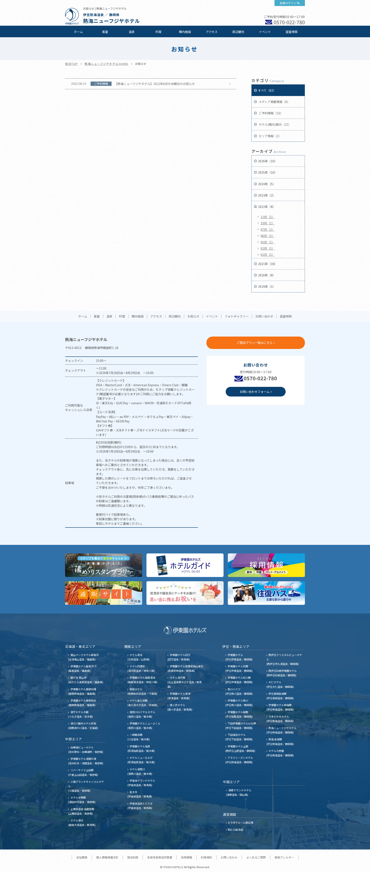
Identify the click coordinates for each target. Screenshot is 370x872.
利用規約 (206, 857)
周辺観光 (238, 32)
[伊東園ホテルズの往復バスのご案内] (266, 593)
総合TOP (71, 64)
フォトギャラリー (237, 316)
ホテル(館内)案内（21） (274, 124)
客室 (105, 32)
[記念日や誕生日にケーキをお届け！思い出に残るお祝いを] (185, 593)
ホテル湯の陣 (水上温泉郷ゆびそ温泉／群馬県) (184, 682)
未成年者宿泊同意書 (159, 857)
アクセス (212, 32)
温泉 (132, 32)
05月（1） (268, 242)
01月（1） (268, 254)
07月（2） (268, 229)
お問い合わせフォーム (255, 391)
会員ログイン (288, 3)
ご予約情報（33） (270, 113)
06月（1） (268, 236)
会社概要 (81, 857)
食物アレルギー (284, 857)
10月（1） (268, 223)
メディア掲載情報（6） (274, 102)
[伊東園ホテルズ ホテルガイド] (185, 565)
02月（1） (268, 248)
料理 (158, 32)
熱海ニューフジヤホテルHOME (106, 64)
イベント (265, 32)
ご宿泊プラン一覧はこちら (255, 342)
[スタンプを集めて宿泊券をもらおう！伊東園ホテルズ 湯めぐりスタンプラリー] (103, 565)
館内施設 (185, 32)
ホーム (78, 32)
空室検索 (292, 32)
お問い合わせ (264, 316)
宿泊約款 (132, 857)
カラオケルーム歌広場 (240, 822)
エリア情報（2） (269, 136)
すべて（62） (267, 90)
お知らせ (193, 316)
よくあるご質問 (256, 857)
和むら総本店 (235, 829)
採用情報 (186, 857)
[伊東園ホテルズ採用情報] (266, 565)
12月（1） (268, 217)
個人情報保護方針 (107, 857)
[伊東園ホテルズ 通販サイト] (103, 593)
